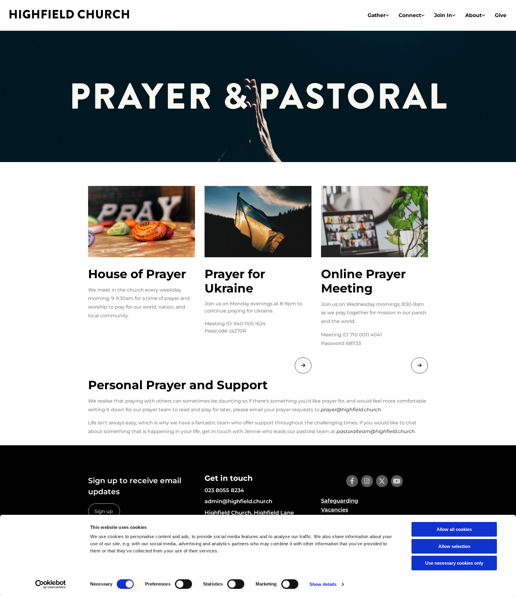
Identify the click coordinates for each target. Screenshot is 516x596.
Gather (377, 15)
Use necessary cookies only (454, 563)
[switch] (183, 584)
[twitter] (382, 481)
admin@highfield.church (238, 501)
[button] (303, 365)
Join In (443, 15)
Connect (410, 15)
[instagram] (367, 481)
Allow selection (454, 546)
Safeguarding (339, 501)
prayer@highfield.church (351, 409)
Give (500, 15)
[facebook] (352, 481)
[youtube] (397, 481)
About (473, 15)
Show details (323, 584)
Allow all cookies (454, 529)
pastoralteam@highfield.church (376, 431)
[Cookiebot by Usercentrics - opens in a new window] (50, 584)
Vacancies (334, 509)
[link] (378, 15)
